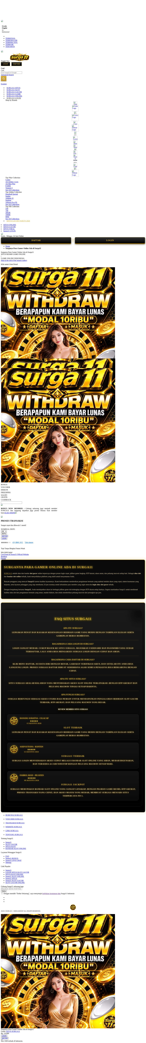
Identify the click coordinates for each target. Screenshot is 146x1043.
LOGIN (110, 240)
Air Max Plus (10, 184)
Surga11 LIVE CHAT (13, 860)
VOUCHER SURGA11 (14, 819)
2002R (7, 213)
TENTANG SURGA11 (14, 835)
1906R (7, 215)
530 (6, 209)
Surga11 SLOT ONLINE (14, 876)
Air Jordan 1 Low (11, 182)
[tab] (73, 84)
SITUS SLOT (10, 846)
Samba (7, 196)
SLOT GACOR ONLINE (15, 883)
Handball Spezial (11, 194)
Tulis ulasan (29, 542)
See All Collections (12, 190)
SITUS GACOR (9, 227)
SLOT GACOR (11, 844)
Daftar (16, 64)
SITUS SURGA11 (13, 1031)
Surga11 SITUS (11, 878)
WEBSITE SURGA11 (13, 827)
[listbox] (29, 491)
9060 (7, 217)
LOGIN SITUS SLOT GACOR (17, 872)
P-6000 (8, 186)
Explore (4, 84)
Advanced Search (7, 75)
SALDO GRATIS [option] (4, 496)
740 (6, 211)
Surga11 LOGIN (9, 231)
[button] (5, 363)
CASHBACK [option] (6, 500)
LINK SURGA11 (11, 831)
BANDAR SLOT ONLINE (15, 848)
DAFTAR (36, 240)
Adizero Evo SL (11, 202)
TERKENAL (10, 38)
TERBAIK (9, 44)
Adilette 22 (9, 198)
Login (5, 64)
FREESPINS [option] (5, 492)
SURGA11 (8, 573)
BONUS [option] (4, 485)
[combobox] (11, 72)
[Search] (3, 78)
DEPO (4, 533)
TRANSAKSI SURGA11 (15, 823)
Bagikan (4, 556)
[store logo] (19, 61)
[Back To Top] (2, 1039)
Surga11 (8, 842)
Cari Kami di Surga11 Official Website (15, 554)
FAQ (7, 856)
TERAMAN (10, 47)
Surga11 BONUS (11, 858)
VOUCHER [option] (5, 487)
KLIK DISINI (10, 513)
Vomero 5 (9, 188)
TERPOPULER (11, 40)
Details (3, 559)
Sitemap (8, 862)
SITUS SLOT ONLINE (14, 874)
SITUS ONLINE (9, 225)
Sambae (8, 200)
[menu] (73, 154)
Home (7, 246)
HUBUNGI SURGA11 (14, 815)
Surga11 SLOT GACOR (14, 880)
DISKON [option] (4, 490)
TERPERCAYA (11, 42)
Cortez (7, 180)
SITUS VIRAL (9, 229)
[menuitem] (13, 88)
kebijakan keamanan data (51, 894)
